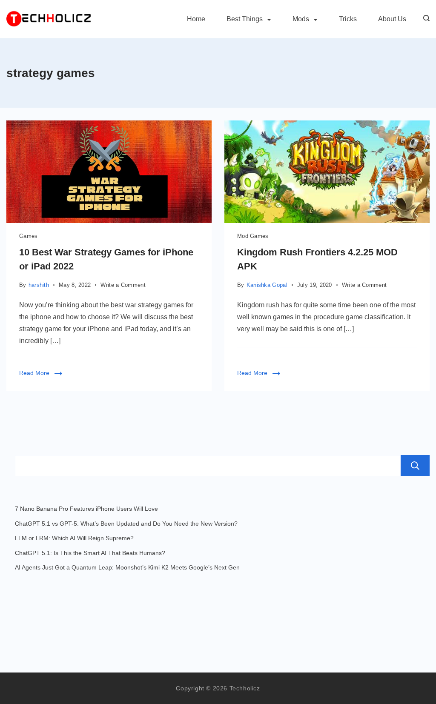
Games (28, 236)
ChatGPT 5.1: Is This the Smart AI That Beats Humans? (90, 552)
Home (196, 19)
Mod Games (253, 236)
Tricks (348, 19)
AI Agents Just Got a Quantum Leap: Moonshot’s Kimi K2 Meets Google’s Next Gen (127, 567)
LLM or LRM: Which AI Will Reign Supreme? (74, 538)
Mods (301, 19)
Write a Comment (123, 285)
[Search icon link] (424, 19)
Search (415, 465)
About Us (392, 19)
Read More (34, 372)
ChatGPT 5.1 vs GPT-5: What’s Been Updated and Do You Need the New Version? (126, 523)
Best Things (245, 19)
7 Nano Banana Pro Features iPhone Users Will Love (86, 508)
